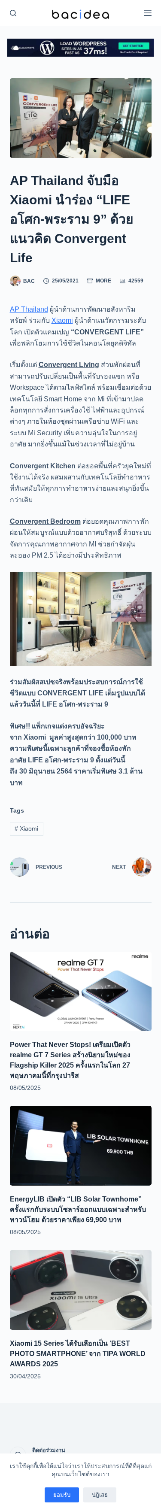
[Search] (13, 13)
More (103, 281)
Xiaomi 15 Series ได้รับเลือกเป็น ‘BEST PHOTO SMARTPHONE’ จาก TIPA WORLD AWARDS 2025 (78, 1354)
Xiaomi (62, 320)
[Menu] (148, 13)
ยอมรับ (61, 1495)
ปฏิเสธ (100, 1495)
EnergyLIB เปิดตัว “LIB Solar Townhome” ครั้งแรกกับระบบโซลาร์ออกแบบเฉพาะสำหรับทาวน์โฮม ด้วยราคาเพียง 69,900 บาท (78, 1209)
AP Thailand (29, 309)
